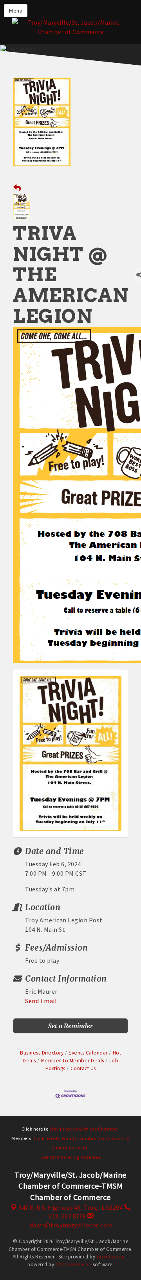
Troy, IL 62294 (70, 1207)
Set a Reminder (70, 1026)
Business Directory (41, 1052)
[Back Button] (17, 188)
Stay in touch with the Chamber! (84, 1129)
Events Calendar (88, 1052)
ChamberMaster (74, 1264)
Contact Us (83, 1068)
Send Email (41, 1001)
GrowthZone (111, 1256)
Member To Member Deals (72, 1060)
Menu (15, 10)
